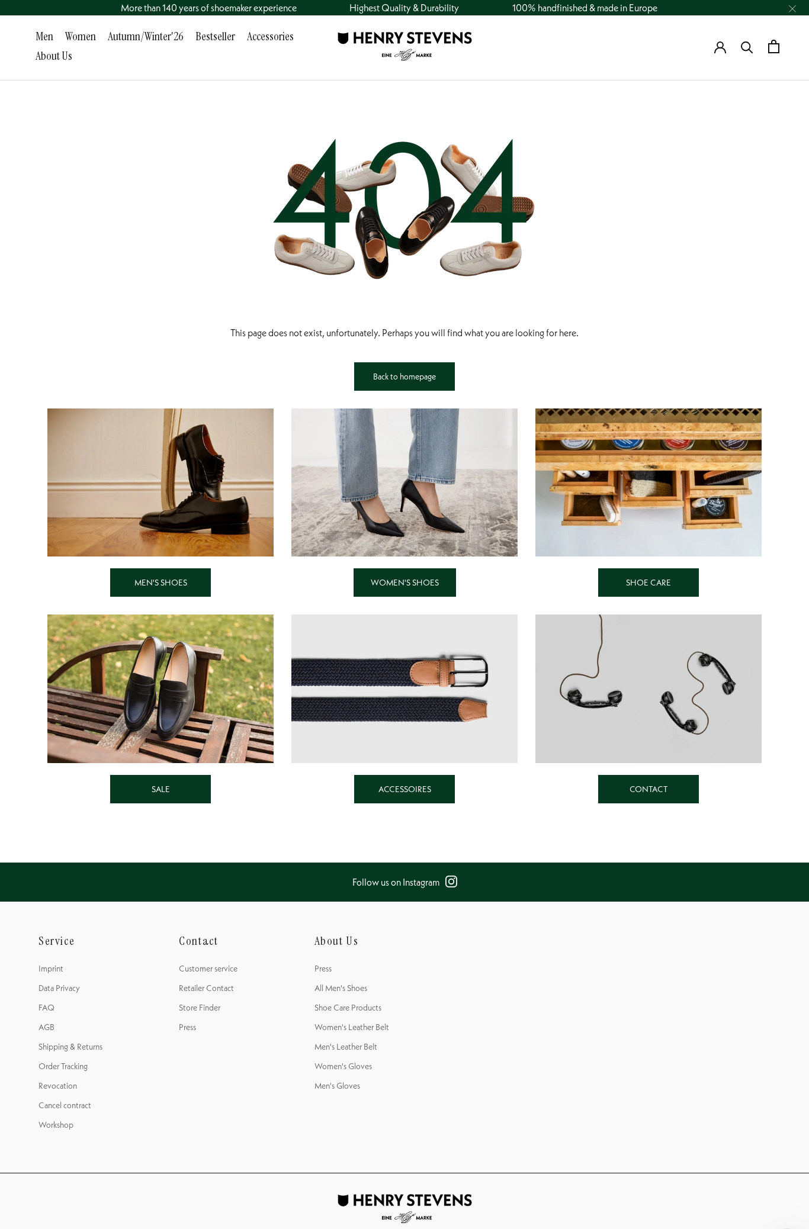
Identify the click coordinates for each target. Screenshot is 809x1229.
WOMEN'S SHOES (405, 582)
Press (187, 1027)
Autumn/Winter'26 (146, 36)
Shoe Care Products (347, 1007)
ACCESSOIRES (404, 789)
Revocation (57, 1085)
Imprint (50, 968)
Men (44, 36)
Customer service (208, 968)
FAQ (46, 1007)
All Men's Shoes (340, 988)
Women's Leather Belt (351, 1027)
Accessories (270, 36)
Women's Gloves (343, 1066)
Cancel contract (64, 1105)
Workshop (55, 1124)
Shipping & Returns (70, 1046)
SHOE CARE (648, 582)
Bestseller (215, 36)
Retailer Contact (206, 988)
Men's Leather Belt (345, 1046)
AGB (46, 1027)
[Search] (747, 46)
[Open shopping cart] (773, 46)
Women (80, 36)
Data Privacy (59, 988)
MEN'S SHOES (160, 582)
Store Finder (199, 1007)
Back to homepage (404, 376)
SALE (161, 789)
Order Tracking (63, 1066)
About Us (54, 55)
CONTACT (648, 789)
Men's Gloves (337, 1085)
